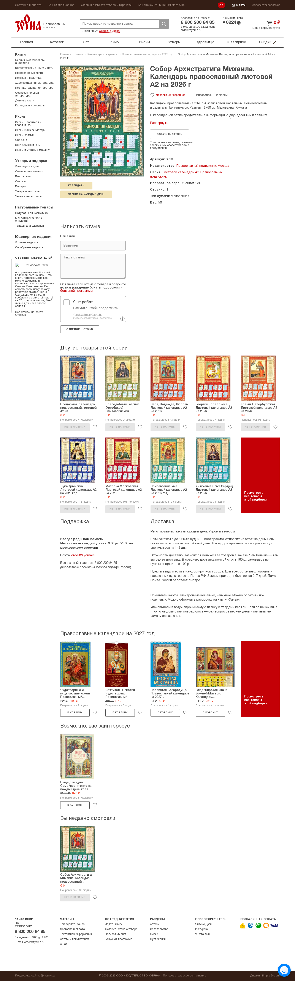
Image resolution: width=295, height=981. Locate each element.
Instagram (201, 929)
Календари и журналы (102, 54)
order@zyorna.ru (191, 30)
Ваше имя (67, 236)
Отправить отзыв (79, 329)
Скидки (265, 42)
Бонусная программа (118, 939)
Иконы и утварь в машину (32, 150)
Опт (86, 42)
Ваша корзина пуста (266, 28)
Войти (241, 5)
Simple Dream (270, 976)
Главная (26, 42)
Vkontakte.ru (203, 934)
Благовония (23, 176)
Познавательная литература (34, 88)
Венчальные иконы (27, 145)
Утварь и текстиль (27, 191)
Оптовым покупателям (74, 939)
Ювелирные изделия (33, 237)
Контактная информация (76, 934)
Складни (21, 140)
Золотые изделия (26, 242)
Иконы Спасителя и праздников (28, 124)
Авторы (154, 924)
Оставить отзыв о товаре (121, 929)
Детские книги (24, 100)
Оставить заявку (169, 134)
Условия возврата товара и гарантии (106, 5)
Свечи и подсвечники (29, 171)
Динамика (48, 976)
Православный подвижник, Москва (202, 165)
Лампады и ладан (27, 166)
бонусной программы (76, 290)
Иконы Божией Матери (30, 130)
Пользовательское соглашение (184, 976)
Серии (154, 934)
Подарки (21, 186)
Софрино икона (109, 31)
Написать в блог (115, 934)
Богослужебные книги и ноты (34, 68)
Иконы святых (24, 135)
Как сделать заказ (61, 5)
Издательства (159, 929)
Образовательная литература (27, 94)
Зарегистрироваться (266, 5)
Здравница (205, 42)
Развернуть (159, 123)
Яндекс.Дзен (203, 924)
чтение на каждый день (86, 194)
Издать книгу (113, 924)
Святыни (21, 181)
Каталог (57, 42)
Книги (114, 42)
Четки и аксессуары (28, 196)
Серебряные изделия (29, 247)
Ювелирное (236, 42)
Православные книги (29, 73)
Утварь (174, 42)
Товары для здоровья (29, 226)
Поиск (164, 23)
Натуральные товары (34, 207)
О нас (63, 944)
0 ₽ (221, 5)
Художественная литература (34, 83)
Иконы (144, 42)
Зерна (28, 23)
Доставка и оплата (28, 5)
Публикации (158, 939)
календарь (76, 185)
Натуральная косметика (31, 213)
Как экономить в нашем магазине (161, 5)
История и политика (28, 78)
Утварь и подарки (31, 161)
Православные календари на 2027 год (147, 54)
